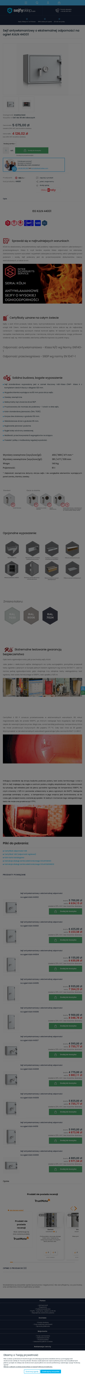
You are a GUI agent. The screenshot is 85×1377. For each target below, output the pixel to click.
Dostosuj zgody (32, 1371)
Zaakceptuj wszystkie (50, 1371)
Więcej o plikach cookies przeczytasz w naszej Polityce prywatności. (28, 1367)
